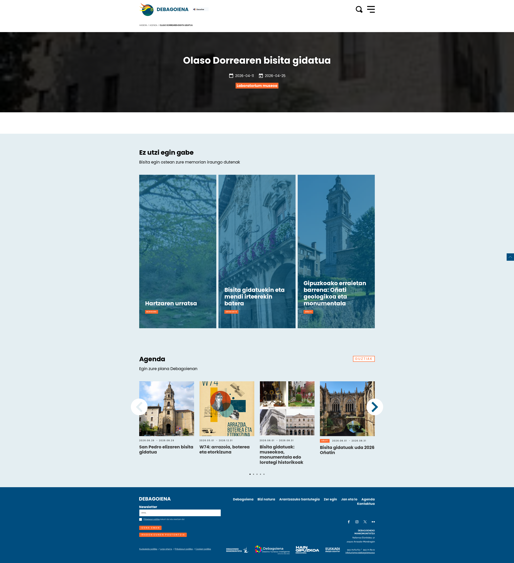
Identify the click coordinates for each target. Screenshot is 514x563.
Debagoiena (243, 499)
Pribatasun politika (151, 519)
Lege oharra (166, 549)
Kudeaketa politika (148, 549)
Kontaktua (366, 503)
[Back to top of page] (510, 257)
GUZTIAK (364, 359)
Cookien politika (203, 549)
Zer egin (330, 499)
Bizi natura (266, 499)
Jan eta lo (349, 499)
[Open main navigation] (371, 9)
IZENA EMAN (150, 527)
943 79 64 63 (353, 549)
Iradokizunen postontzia (163, 534)
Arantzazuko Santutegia (299, 499)
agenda (153, 25)
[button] (250, 474)
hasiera (143, 25)
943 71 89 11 (369, 549)
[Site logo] (155, 498)
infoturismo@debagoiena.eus (360, 552)
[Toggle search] (359, 9)
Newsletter (148, 507)
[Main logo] (163, 9)
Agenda (368, 499)
